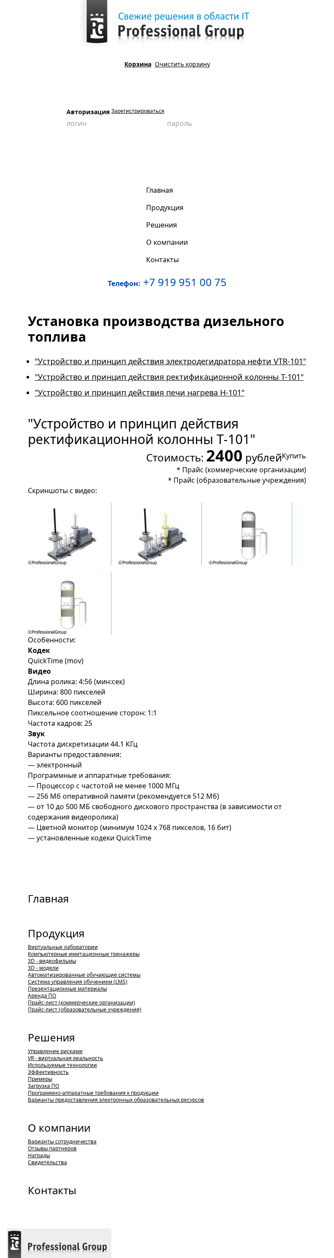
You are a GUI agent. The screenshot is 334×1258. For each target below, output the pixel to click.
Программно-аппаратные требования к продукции (93, 1093)
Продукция (54, 153)
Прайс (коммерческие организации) (244, 469)
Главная (48, 898)
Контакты (52, 1190)
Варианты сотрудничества (62, 1141)
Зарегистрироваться (137, 111)
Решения (51, 1037)
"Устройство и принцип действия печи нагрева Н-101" (139, 392)
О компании (59, 1127)
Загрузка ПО (43, 1086)
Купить (294, 456)
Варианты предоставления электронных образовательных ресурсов (116, 1099)
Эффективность (48, 1072)
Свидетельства (47, 1162)
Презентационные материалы (67, 988)
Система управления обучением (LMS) (77, 981)
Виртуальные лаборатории (63, 947)
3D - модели (43, 967)
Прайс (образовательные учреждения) (240, 480)
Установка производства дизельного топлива (188, 153)
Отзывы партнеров (52, 1148)
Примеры (40, 1079)
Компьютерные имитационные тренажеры (84, 954)
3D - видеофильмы (99, 153)
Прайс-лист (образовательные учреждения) (84, 1009)
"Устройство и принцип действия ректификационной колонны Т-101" (100, 167)
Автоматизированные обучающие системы (84, 974)
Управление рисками (55, 1051)
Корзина (137, 64)
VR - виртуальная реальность (65, 1058)
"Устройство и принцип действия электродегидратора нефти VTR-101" (170, 361)
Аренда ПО (42, 995)
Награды (39, 1155)
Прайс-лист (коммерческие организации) (81, 1002)
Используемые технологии (62, 1065)
